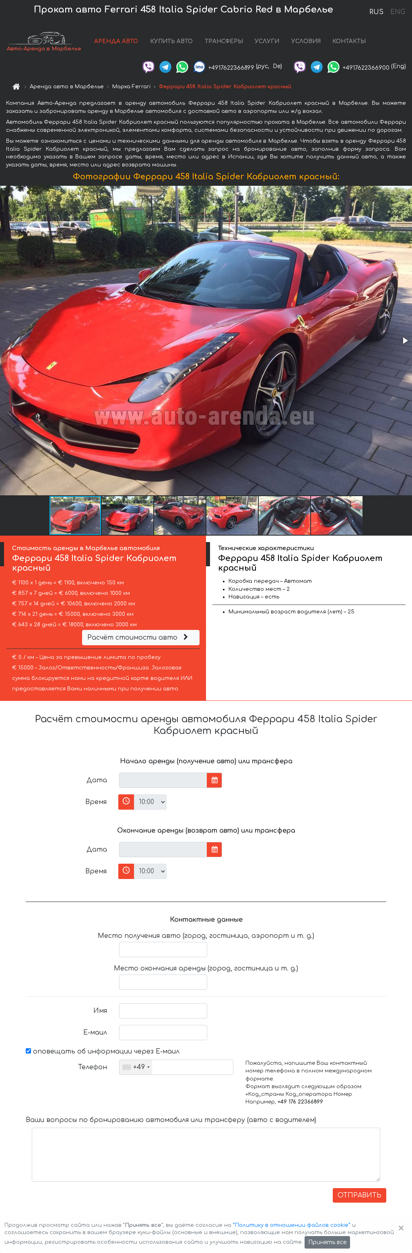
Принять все (327, 1242)
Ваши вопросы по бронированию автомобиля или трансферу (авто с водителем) (171, 1120)
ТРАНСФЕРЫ (224, 41)
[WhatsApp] (182, 66)
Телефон (92, 1067)
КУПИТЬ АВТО (171, 41)
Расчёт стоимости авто (133, 637)
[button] (404, 340)
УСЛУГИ (267, 41)
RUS (376, 12)
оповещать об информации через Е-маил (105, 1051)
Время (96, 802)
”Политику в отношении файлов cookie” (291, 1225)
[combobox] (135, 1067)
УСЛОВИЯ (306, 41)
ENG (397, 12)
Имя (100, 1010)
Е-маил (95, 1032)
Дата (97, 780)
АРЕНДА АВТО (116, 41)
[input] (163, 780)
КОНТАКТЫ (349, 41)
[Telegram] (165, 66)
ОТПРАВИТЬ (359, 1195)
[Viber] (148, 66)
